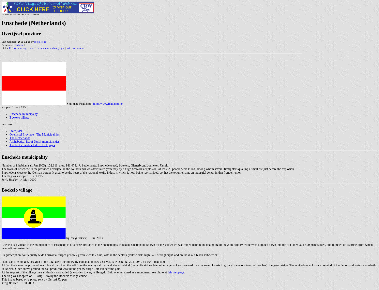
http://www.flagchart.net (108, 103)
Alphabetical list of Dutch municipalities (34, 141)
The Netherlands (19, 138)
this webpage (176, 272)
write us (71, 48)
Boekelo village (19, 117)
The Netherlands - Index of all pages (32, 145)
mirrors (80, 48)
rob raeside (40, 41)
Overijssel (15, 131)
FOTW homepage (18, 48)
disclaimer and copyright (51, 48)
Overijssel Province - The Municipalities (34, 134)
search (33, 48)
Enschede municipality (23, 114)
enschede (18, 44)
